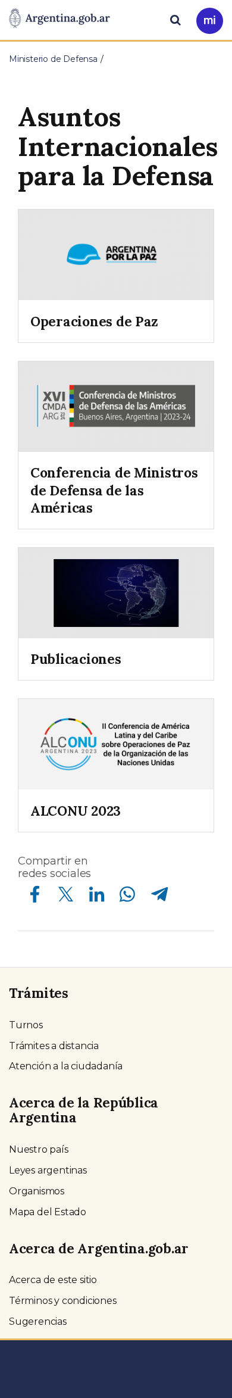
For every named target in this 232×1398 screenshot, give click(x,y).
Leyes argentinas (48, 1170)
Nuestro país (38, 1149)
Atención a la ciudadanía (66, 1066)
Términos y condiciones (63, 1300)
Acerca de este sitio (53, 1279)
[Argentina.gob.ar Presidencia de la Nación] (59, 19)
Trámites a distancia (54, 1045)
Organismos (36, 1191)
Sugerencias (38, 1321)
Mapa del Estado (47, 1212)
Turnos (26, 1025)
